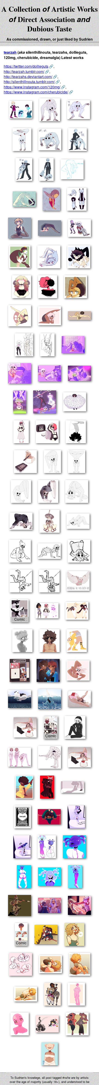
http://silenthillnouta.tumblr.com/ (29, 81)
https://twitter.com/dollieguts (26, 66)
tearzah (10, 52)
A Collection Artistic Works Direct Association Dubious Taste (49, 18)
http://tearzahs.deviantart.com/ (28, 76)
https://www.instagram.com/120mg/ (32, 87)
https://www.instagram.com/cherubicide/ (36, 92)
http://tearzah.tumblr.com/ (24, 71)
